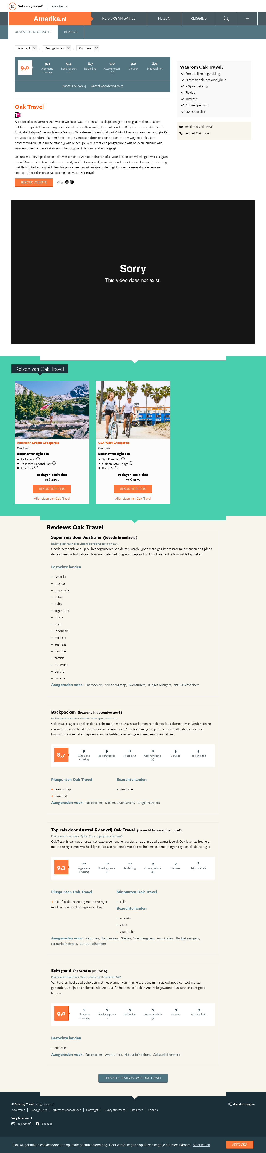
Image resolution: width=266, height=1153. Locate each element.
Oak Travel (85, 48)
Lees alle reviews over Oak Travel (133, 1077)
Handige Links (38, 1110)
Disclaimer (136, 1110)
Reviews (70, 32)
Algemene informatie (33, 32)
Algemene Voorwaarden (66, 1110)
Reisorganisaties (54, 48)
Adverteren (18, 1110)
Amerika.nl (23, 48)
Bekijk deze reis (52, 488)
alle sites (57, 6)
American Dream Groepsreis (38, 442)
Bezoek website (34, 182)
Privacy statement (114, 1110)
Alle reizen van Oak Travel (52, 498)
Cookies (153, 1110)
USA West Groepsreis (113, 442)
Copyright (92, 1110)
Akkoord (239, 1144)
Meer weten (201, 1145)
